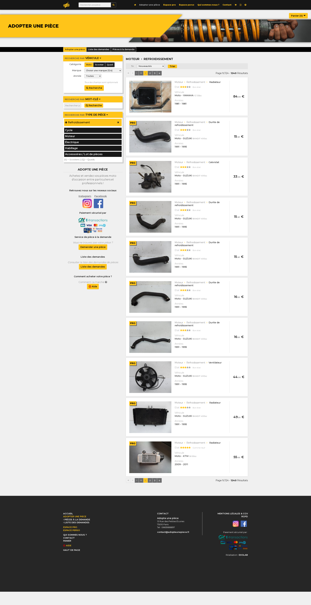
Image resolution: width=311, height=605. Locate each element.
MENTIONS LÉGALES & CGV (233, 513)
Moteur (70, 136)
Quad (110, 64)
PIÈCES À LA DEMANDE (77, 519)
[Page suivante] (137, 73)
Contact (227, 5)
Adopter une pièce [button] (75, 49)
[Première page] (128, 73)
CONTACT (69, 538)
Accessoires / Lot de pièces (84, 154)
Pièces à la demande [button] (123, 49)
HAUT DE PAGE (71, 550)
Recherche (95, 87)
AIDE (68, 545)
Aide (94, 286)
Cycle (69, 130)
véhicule (82, 58)
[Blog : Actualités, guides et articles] (240, 5)
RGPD (244, 516)
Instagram (85, 196)
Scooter (99, 64)
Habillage (71, 148)
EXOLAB (243, 555)
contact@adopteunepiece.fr (173, 532)
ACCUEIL (68, 513)
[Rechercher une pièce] (113, 4)
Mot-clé (82, 99)
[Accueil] (135, 5)
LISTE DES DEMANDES (76, 522)
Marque (76, 70)
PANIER (67, 540)
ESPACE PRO (70, 527)
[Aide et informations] (245, 5)
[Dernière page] (141, 73)
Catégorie (75, 64)
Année (77, 75)
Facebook (100, 196)
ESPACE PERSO (71, 530)
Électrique (72, 142)
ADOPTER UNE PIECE (74, 516)
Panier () (297, 15)
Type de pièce (85, 114)
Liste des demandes (93, 266)
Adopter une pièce (149, 5)
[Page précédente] (133, 73)
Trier (172, 66)
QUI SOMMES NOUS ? (75, 534)
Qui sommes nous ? (208, 5)
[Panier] (235, 5)
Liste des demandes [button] (98, 49)
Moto (89, 64)
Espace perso (186, 5)
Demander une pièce (92, 247)
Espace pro (169, 5)
